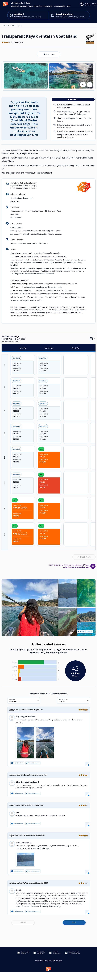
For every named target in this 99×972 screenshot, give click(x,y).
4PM (5, 534)
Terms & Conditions (49, 960)
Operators (59, 960)
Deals (28, 3)
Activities (11, 25)
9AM (5, 365)
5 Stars (15, 662)
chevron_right (89, 84)
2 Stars (15, 675)
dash (11, 710)
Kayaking (19, 25)
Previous (23, 922)
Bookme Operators (94, 4)
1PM (5, 457)
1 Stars (15, 679)
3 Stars (15, 671)
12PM (5, 433)
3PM (5, 508)
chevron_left (82, 84)
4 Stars (15, 667)
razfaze (11, 835)
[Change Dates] (92, 338)
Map (68, 6)
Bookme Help (38, 960)
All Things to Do (17, 3)
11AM (5, 410)
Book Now (85, 557)
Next (74, 922)
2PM (5, 483)
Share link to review (32, 763)
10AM (5, 388)
